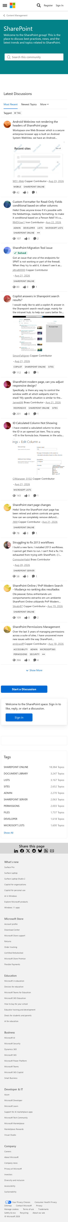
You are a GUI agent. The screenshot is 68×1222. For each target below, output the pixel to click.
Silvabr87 (18, 606)
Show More (36, 670)
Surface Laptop (10, 873)
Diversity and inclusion (14, 1180)
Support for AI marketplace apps (18, 1111)
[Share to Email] (52, 850)
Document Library (16, 773)
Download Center (12, 929)
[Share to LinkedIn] (16, 850)
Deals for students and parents (18, 1015)
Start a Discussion (24, 689)
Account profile (11, 924)
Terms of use (28, 1209)
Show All (8, 832)
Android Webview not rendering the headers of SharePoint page (35, 123)
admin (8, 793)
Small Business (10, 1078)
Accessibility (9, 1186)
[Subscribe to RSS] (46, 850)
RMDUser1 (19, 222)
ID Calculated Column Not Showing (35, 423)
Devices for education (13, 986)
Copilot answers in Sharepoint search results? (36, 298)
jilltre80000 (19, 270)
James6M (18, 402)
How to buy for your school (16, 1004)
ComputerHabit (21, 559)
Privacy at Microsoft (13, 1168)
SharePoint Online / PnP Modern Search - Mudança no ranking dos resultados (38, 587)
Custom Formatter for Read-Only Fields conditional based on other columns (37, 203)
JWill (15, 521)
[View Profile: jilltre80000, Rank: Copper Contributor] (7, 250)
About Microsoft (11, 1157)
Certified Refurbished (13, 952)
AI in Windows (10, 896)
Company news (11, 1163)
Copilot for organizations (15, 884)
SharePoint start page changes (32, 505)
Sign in (19, 717)
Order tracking (10, 947)
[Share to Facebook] (22, 850)
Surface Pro (9, 867)
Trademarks (43, 1209)
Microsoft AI (9, 1037)
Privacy (39, 1205)
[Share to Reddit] (34, 850)
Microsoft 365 (10, 1055)
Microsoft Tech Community (16, 1117)
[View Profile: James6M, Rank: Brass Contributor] (7, 384)
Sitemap (8, 1205)
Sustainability (10, 1191)
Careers (7, 1151)
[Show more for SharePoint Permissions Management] (43, 654)
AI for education (11, 1021)
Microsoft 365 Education (15, 998)
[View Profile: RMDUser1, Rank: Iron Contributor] (7, 204)
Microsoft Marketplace (14, 1123)
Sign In (59, 5)
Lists (7, 780)
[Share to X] (28, 850)
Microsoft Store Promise (15, 958)
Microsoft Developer (13, 1100)
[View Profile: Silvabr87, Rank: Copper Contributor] (7, 588)
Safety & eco (10, 1212)
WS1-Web (18, 181)
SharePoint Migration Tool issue (32, 248)
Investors (8, 1174)
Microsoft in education (14, 981)
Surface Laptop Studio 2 (14, 878)
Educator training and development (19, 1009)
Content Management (17, 15)
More (43, 104)
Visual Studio (10, 1134)
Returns (7, 941)
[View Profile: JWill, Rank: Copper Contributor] (7, 507)
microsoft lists (14, 825)
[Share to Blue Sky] (40, 850)
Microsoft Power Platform (15, 1060)
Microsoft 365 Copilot (13, 1072)
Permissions (11, 806)
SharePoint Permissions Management (36, 627)
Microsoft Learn (11, 1106)
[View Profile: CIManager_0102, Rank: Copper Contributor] (7, 425)
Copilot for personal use (14, 890)
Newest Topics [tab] (29, 104)
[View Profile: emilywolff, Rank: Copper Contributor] (7, 629)
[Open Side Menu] (5, 5)
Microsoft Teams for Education (17, 992)
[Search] (39, 5)
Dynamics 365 (10, 1049)
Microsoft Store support (14, 935)
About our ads (39, 1212)
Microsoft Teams (11, 1066)
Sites (7, 786)
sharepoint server (16, 799)
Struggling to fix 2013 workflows (33, 542)
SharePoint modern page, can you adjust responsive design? (38, 383)
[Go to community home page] (12, 5)
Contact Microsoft (24, 1205)
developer (10, 818)
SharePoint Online (16, 767)
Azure (6, 1094)
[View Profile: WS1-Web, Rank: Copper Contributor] (7, 124)
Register (48, 5)
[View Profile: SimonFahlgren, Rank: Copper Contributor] (7, 298)
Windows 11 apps (12, 907)
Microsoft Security (12, 1043)
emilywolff (18, 643)
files (7, 812)
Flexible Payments (12, 964)
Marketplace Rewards (14, 1129)
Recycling (24, 1212)
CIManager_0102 (22, 478)
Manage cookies (11, 1209)
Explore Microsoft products (16, 901)
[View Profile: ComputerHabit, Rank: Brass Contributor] (7, 545)
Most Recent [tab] (11, 104)
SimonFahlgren (21, 355)
